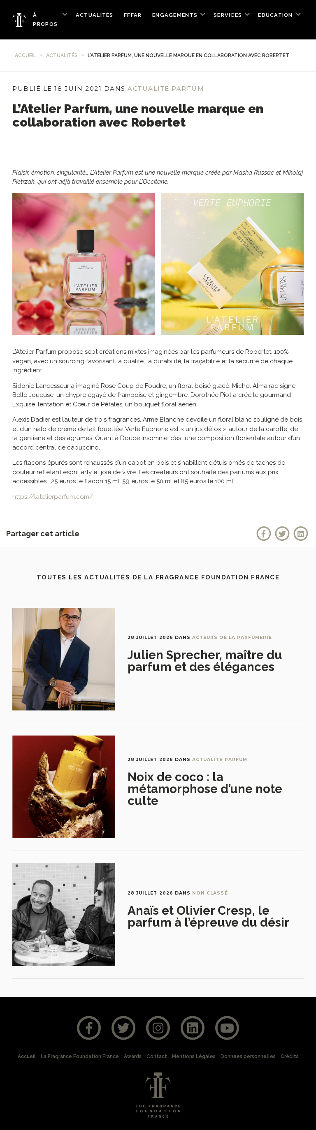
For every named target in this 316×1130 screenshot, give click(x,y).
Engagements (175, 15)
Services (228, 15)
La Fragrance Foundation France (80, 1056)
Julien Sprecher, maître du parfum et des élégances (205, 661)
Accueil (25, 55)
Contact (156, 1056)
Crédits (290, 1056)
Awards (133, 1056)
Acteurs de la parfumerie (232, 637)
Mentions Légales (194, 1056)
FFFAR (133, 15)
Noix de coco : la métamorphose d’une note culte (205, 789)
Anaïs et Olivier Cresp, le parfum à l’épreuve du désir (208, 916)
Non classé (210, 893)
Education (275, 15)
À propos (45, 20)
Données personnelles (248, 1056)
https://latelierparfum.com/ (52, 496)
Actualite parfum (166, 88)
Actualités (95, 15)
